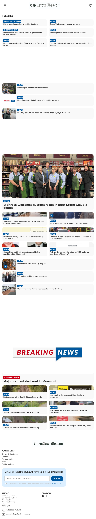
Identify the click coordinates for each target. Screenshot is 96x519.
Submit (57, 478)
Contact (5, 456)
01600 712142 (15, 510)
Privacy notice (57, 483)
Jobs (4, 462)
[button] (5, 5)
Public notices (8, 464)
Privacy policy (7, 459)
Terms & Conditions (10, 454)
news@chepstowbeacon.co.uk (18, 514)
